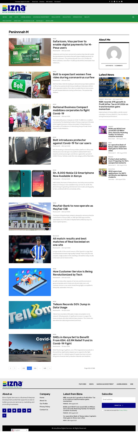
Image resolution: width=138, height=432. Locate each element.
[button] (133, 17)
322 (24, 368)
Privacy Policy (123, 410)
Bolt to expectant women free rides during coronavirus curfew (73, 76)
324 (35, 368)
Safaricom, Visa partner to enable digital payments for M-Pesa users (72, 44)
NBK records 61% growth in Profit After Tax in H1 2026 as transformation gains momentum (113, 105)
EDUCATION (111, 169)
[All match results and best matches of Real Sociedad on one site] (30, 249)
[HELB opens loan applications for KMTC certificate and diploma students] (103, 172)
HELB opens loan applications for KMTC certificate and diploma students (117, 174)
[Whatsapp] (4, 415)
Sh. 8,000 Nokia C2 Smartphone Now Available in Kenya (73, 174)
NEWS (54, 38)
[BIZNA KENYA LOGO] (22, 9)
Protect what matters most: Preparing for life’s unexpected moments (118, 161)
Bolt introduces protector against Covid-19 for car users (72, 142)
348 (45, 368)
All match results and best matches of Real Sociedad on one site (71, 241)
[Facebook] (109, 1)
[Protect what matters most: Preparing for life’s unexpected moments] (103, 160)
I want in (117, 405)
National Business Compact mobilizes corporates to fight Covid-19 (71, 110)
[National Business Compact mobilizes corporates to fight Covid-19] (30, 118)
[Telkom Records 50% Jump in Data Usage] (30, 315)
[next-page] (50, 368)
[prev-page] (10, 368)
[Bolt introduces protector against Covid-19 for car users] (30, 151)
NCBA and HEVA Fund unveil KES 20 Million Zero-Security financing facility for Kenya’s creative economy (118, 132)
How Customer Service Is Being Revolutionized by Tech (73, 273)
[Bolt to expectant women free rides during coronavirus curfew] (30, 85)
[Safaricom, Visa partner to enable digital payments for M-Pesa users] (30, 52)
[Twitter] (112, 1)
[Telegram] (114, 1)
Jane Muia (111, 179)
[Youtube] (122, 1)
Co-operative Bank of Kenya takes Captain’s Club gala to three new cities (117, 148)
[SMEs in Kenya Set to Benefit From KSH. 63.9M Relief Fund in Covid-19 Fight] (30, 348)
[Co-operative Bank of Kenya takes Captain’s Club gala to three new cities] (103, 146)
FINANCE (101, 99)
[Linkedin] (119, 1)
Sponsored (56, 236)
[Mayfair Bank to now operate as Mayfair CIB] (30, 216)
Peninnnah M (56, 50)
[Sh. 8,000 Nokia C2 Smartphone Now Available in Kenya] (30, 183)
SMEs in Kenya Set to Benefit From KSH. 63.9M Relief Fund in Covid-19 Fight (73, 340)
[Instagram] (117, 1)
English (17, 430)
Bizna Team (108, 99)
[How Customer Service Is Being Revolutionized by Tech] (30, 282)
